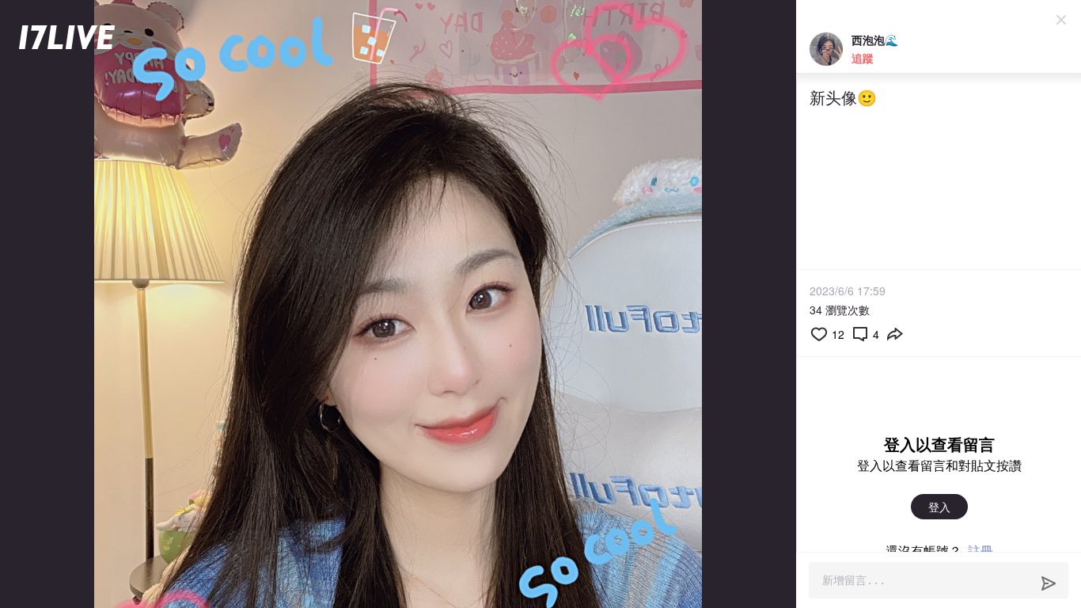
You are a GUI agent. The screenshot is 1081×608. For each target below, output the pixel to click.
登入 (939, 507)
